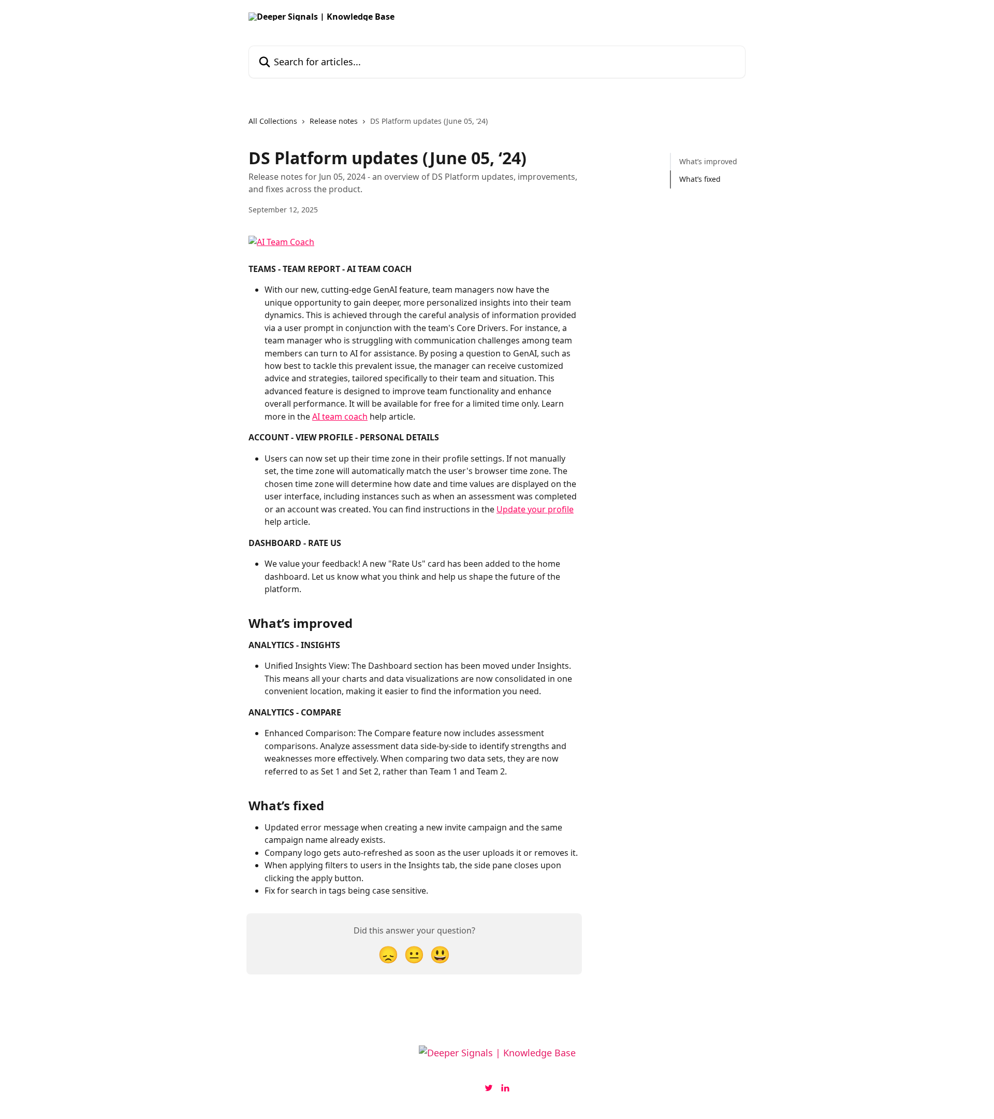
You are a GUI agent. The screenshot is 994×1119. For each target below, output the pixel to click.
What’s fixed (700, 179)
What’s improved (708, 161)
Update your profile (535, 509)
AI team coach (340, 416)
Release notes (334, 121)
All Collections (272, 121)
